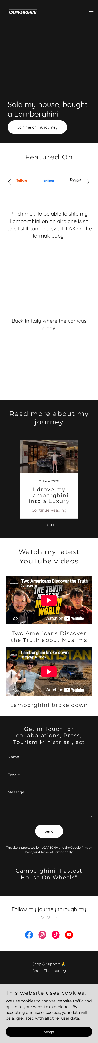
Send (49, 831)
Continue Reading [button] (49, 510)
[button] (91, 11)
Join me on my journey (37, 127)
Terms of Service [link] (52, 852)
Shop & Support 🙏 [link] (49, 963)
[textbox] (49, 757)
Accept (49, 1031)
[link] (21, 11)
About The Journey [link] (49, 970)
